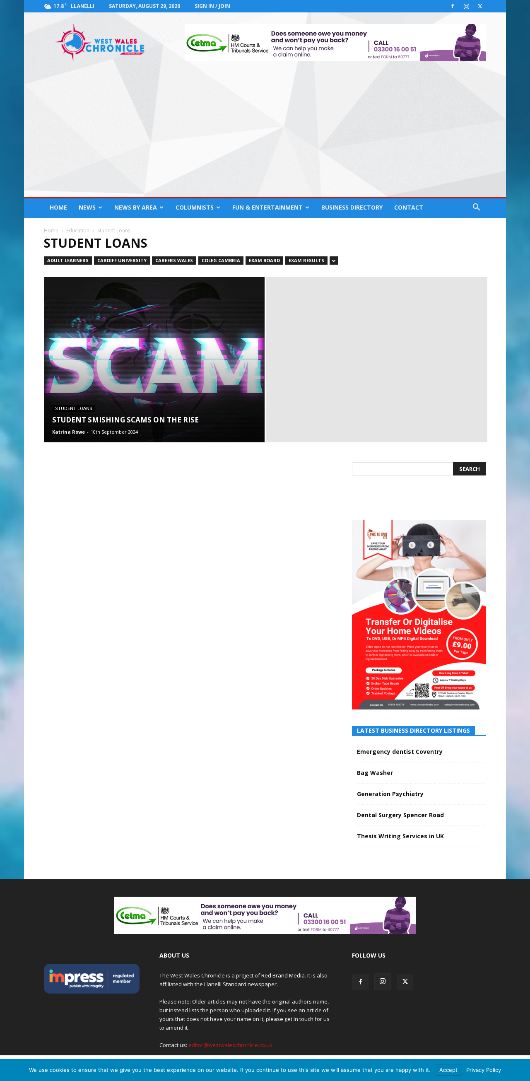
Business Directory (352, 207)
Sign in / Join (212, 6)
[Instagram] (466, 6)
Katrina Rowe (68, 432)
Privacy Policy (483, 1070)
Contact (408, 207)
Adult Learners (68, 260)
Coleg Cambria (221, 260)
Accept (448, 1070)
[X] (480, 6)
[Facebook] (452, 6)
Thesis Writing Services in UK (400, 836)
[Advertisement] (265, 135)
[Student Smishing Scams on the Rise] (154, 365)
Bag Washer (375, 773)
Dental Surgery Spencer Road (400, 815)
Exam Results (306, 260)
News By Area (135, 207)
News (87, 207)
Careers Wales (174, 260)
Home (58, 207)
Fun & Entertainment (267, 207)
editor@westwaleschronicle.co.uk (230, 1045)
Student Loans (73, 408)
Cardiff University (122, 260)
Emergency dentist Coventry (400, 751)
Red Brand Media (283, 975)
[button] (476, 208)
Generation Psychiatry (390, 794)
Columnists (195, 207)
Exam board (264, 260)
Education (77, 230)
